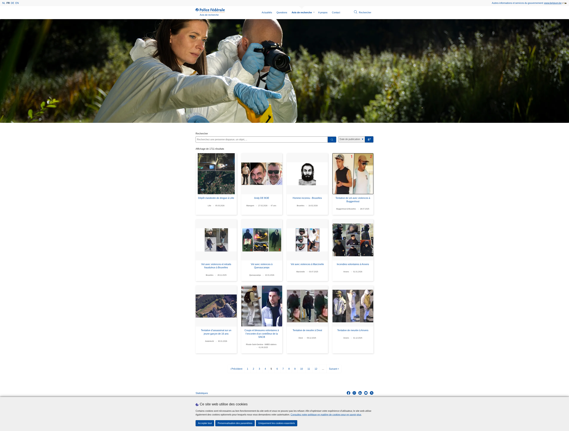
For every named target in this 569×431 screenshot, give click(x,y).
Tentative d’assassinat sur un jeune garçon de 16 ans (216, 332)
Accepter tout (205, 423)
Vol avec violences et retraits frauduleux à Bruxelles (216, 266)
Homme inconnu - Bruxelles (307, 198)
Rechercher (202, 133)
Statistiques (202, 393)
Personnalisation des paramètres (235, 423)
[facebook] (348, 393)
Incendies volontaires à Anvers (353, 264)
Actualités (267, 12)
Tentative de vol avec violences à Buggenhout (352, 200)
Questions (281, 12)
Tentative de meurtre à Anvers (352, 330)
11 (308, 370)
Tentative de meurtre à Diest (307, 330)
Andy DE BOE (261, 198)
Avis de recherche (302, 12)
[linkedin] (360, 393)
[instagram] (354, 393)
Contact (336, 12)
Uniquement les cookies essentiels (276, 423)
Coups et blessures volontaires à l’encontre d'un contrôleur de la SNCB (261, 333)
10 (301, 370)
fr (8, 3)
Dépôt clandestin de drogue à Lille (216, 198)
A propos (322, 12)
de (12, 3)
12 (316, 370)
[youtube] (366, 393)
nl (3, 3)
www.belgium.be (553, 3)
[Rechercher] (332, 140)
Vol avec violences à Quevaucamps (261, 266)
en (17, 3)
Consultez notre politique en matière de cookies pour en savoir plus (326, 414)
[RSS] (371, 393)
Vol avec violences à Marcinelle (307, 264)
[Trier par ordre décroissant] (369, 139)
